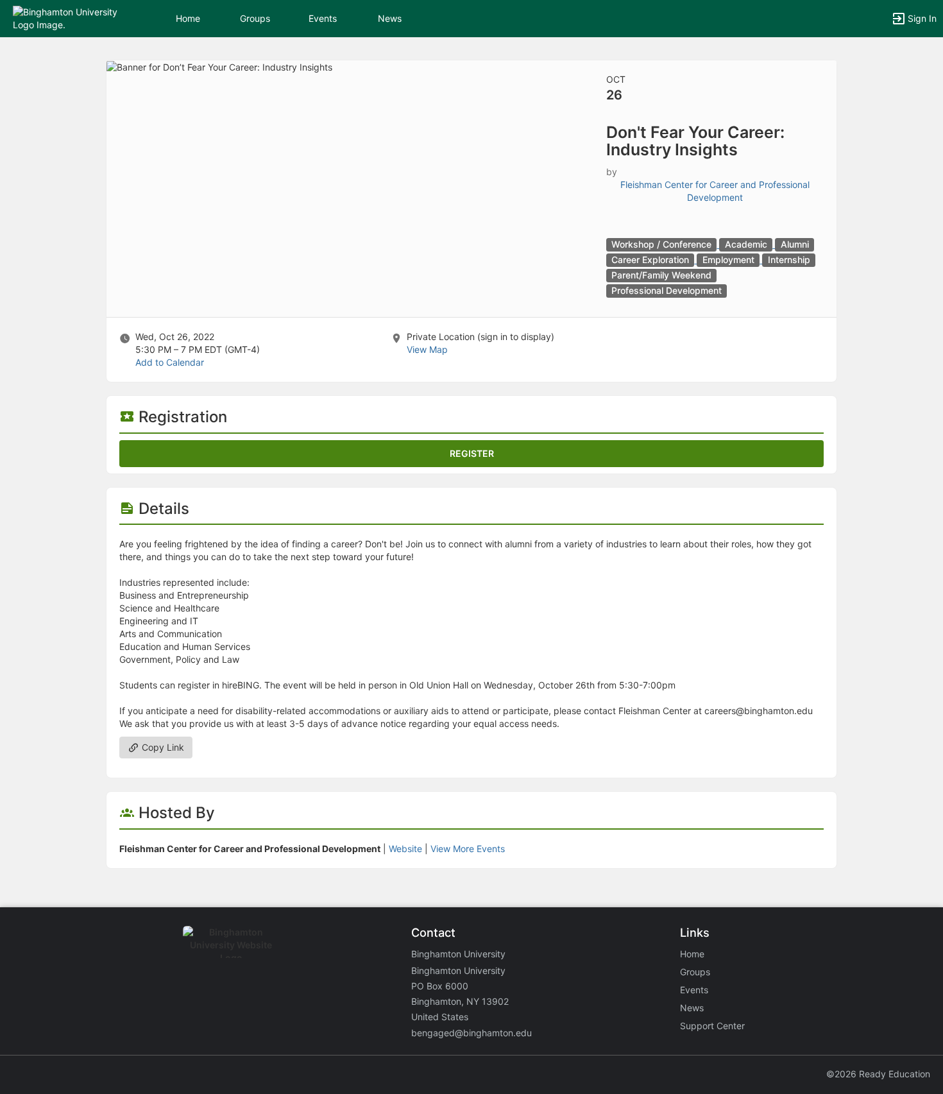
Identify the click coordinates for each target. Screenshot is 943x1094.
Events (323, 18)
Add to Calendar (169, 362)
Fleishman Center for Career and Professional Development (715, 191)
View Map (427, 349)
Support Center (712, 1025)
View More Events (467, 848)
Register (472, 453)
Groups (255, 18)
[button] (66, 17)
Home (692, 953)
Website (405, 848)
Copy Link (161, 747)
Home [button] (188, 18)
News (390, 18)
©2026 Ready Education (878, 1073)
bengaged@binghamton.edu (471, 1032)
